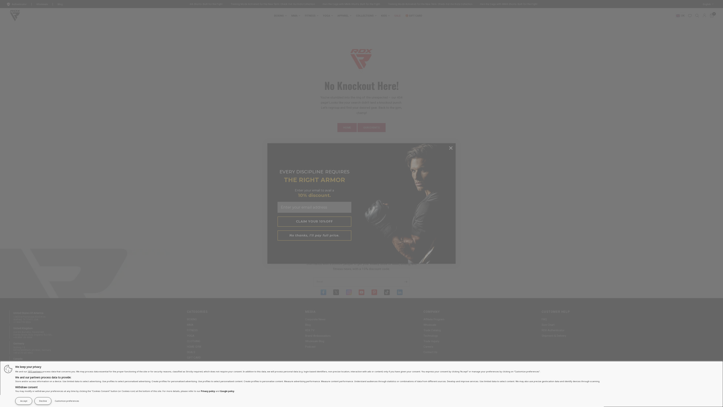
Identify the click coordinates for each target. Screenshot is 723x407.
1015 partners (35, 371)
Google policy (227, 391)
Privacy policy (208, 391)
